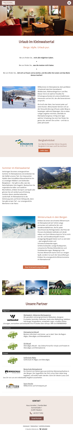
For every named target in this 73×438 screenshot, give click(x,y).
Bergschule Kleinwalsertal (33, 369)
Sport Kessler (28, 384)
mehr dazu (44, 150)
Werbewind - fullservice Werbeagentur (37, 315)
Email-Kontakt (37, 418)
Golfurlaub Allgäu (30, 358)
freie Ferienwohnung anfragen (36, 267)
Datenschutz (34, 426)
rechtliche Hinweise (44, 426)
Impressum (26, 426)
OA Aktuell (27, 343)
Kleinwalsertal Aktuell (31, 332)
